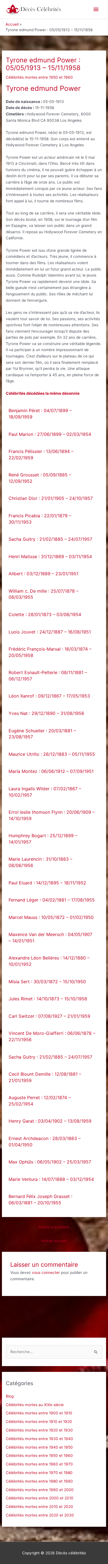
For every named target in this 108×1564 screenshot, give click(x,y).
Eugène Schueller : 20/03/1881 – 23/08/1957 (42, 734)
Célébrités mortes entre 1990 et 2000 (40, 1490)
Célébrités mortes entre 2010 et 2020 (39, 1506)
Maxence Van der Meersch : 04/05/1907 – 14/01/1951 (50, 937)
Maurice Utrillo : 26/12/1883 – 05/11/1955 (52, 754)
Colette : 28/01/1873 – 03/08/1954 (45, 614)
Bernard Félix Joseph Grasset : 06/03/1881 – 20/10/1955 (40, 1199)
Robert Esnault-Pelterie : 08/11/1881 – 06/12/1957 (48, 676)
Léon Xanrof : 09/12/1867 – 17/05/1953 (49, 696)
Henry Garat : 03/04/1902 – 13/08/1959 (50, 1121)
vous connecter (46, 1272)
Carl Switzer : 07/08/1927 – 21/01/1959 (49, 1016)
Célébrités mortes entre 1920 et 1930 (39, 1430)
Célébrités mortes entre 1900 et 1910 (39, 1413)
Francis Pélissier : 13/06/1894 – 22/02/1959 (41, 454)
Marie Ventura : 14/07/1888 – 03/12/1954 (51, 1179)
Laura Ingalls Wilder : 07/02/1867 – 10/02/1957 (45, 792)
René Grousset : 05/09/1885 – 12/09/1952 (40, 478)
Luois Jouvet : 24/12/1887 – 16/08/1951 (50, 632)
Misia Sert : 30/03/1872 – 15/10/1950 (47, 981)
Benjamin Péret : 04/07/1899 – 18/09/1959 (40, 414)
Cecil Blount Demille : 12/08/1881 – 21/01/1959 (45, 1077)
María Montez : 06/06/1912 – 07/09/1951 (51, 771)
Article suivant (54, 1241)
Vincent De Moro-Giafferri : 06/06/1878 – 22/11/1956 (52, 1036)
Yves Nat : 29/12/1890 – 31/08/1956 (46, 713)
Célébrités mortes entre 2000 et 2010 (39, 1498)
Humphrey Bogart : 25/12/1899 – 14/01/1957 (43, 839)
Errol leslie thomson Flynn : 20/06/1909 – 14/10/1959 (52, 815)
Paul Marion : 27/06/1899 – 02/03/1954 (50, 434)
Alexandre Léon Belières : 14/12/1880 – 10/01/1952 (49, 961)
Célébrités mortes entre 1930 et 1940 (39, 1438)
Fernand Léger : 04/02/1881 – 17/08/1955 (52, 900)
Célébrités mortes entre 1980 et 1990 (39, 1481)
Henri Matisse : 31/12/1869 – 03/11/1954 (50, 556)
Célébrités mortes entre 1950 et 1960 (39, 77)
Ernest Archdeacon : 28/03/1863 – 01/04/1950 (45, 1141)
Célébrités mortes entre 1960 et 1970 (39, 1464)
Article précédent (53, 1227)
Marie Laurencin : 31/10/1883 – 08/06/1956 (40, 862)
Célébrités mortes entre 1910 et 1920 (39, 1421)
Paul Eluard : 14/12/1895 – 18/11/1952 (47, 883)
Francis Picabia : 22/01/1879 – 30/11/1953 (40, 519)
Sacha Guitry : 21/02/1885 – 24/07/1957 (50, 539)
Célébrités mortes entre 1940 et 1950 (39, 1447)
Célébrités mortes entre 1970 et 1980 (39, 1472)
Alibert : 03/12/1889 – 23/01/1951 (43, 573)
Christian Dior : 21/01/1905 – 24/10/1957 (51, 498)
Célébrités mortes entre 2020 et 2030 (40, 1515)
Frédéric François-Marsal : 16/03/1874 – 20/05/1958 (50, 652)
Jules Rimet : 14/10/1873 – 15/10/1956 (48, 998)
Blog (10, 1396)
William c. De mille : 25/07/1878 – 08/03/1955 (43, 594)
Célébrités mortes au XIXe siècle (35, 1405)
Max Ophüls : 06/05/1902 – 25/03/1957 (50, 1162)
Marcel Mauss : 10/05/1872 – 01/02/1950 (51, 917)
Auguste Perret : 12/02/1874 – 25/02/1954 (40, 1101)
